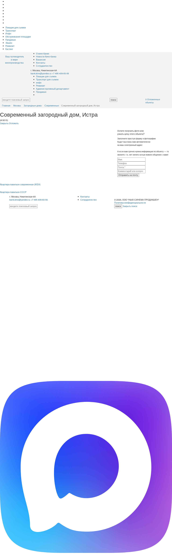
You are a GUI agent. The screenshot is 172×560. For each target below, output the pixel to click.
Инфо (8, 33)
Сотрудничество (44, 65)
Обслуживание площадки (18, 36)
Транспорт (10, 30)
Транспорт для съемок (47, 79)
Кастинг (9, 49)
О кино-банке (42, 53)
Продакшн (10, 39)
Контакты (40, 62)
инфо (38, 82)
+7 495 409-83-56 (60, 73)
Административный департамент (52, 88)
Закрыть (4, 123)
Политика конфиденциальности (130, 202)
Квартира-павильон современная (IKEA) (20, 184)
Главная (6, 105)
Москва (17, 105)
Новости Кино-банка (46, 56)
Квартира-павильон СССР (13, 192)
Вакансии (41, 59)
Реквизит (9, 45)
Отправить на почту (128, 175)
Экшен (8, 42)
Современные (51, 105)
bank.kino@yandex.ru (41, 73)
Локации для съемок (15, 27)
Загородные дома (33, 105)
